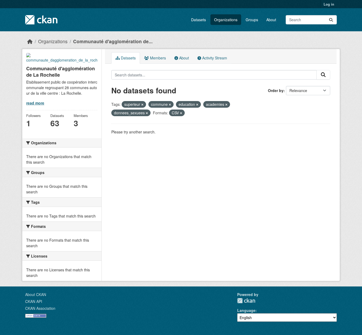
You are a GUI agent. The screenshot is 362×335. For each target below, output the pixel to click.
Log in (329, 4)
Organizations (225, 19)
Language (246, 310)
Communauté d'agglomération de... (113, 41)
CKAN (246, 300)
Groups (252, 19)
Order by (276, 90)
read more (35, 103)
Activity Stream (214, 57)
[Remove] (142, 104)
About (271, 19)
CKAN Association (40, 308)
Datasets (198, 19)
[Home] (30, 41)
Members (157, 57)
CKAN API (33, 301)
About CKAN (35, 294)
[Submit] (331, 19)
